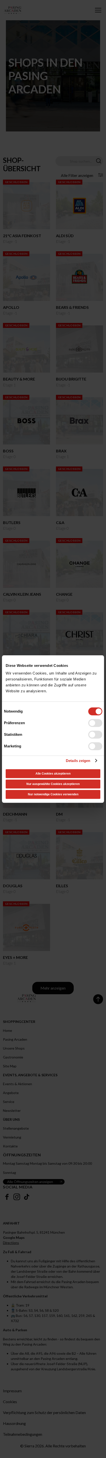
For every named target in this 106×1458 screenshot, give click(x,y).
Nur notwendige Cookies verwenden (53, 794)
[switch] (95, 723)
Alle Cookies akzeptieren (53, 773)
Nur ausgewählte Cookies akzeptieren (53, 784)
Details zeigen (78, 761)
